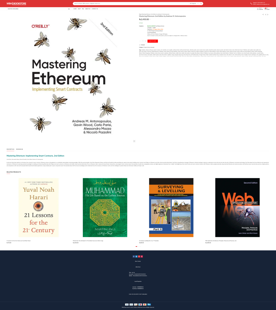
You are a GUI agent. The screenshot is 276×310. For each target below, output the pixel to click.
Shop (140, 14)
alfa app (151, 50)
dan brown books (143, 54)
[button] (136, 246)
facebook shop (215, 54)
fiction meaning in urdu (253, 54)
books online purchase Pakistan (244, 51)
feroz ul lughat (244, 54)
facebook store (222, 54)
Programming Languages (149, 47)
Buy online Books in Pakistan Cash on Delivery (231, 53)
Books (189, 51)
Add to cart (152, 41)
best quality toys (257, 50)
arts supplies (169, 50)
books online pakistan (221, 51)
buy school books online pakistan (249, 53)
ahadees (143, 50)
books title (157, 53)
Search (201, 3)
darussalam (149, 54)
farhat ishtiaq (238, 54)
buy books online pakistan (214, 53)
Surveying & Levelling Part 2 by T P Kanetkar (82, 240)
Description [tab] (10, 149)
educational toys (187, 54)
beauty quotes (220, 50)
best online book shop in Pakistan (239, 50)
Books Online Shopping (256, 51)
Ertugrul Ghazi (202, 54)
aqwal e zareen (156, 50)
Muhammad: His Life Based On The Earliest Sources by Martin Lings (22, 240)
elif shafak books (195, 54)
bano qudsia (205, 50)
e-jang (172, 54)
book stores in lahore (182, 51)
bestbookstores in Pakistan (157, 51)
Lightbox (134, 141)
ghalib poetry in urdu (263, 54)
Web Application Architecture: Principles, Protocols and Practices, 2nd (154, 240)
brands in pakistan (164, 53)
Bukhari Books (172, 53)
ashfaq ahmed (176, 50)
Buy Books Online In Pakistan (201, 53)
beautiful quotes (212, 50)
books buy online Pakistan (210, 51)
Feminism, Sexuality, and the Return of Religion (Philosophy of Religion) (221, 240)
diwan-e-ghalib (167, 54)
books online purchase (231, 51)
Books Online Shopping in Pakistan (147, 53)
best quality (250, 50)
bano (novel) (199, 50)
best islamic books (228, 50)
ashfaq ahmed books (184, 50)
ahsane (147, 50)
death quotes (156, 54)
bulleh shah (178, 53)
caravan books (260, 53)
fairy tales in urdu (230, 54)
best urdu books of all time (145, 51)
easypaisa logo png (179, 54)
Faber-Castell (209, 54)
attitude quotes (193, 50)
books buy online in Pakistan (197, 51)
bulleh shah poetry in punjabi (188, 53)
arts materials (163, 50)
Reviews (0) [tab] (19, 149)
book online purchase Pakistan (170, 51)
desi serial (161, 54)
